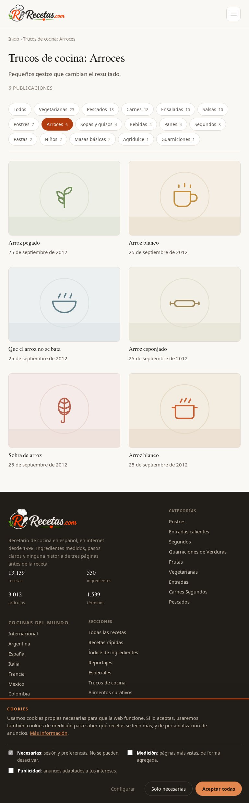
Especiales (100, 672)
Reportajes (100, 662)
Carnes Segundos (188, 591)
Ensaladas (175, 109)
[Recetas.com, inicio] (36, 14)
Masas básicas (93, 139)
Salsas (213, 109)
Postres (24, 124)
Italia (13, 663)
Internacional (23, 633)
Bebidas (141, 124)
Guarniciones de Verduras (198, 551)
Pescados (100, 109)
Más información (48, 733)
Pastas (23, 139)
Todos (20, 109)
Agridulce (136, 139)
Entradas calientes (189, 531)
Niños (53, 139)
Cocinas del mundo (38, 622)
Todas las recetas (107, 632)
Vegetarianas (56, 109)
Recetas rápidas (106, 642)
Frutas (176, 561)
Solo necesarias (168, 788)
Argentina (19, 643)
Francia (16, 673)
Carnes (137, 109)
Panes (173, 124)
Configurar (123, 788)
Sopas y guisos (98, 124)
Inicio (13, 39)
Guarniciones (178, 139)
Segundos (208, 124)
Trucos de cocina (107, 682)
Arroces (57, 124)
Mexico (16, 684)
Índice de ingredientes (113, 652)
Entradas (178, 582)
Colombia (19, 693)
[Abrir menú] (233, 14)
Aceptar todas (218, 788)
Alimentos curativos (110, 692)
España (16, 653)
